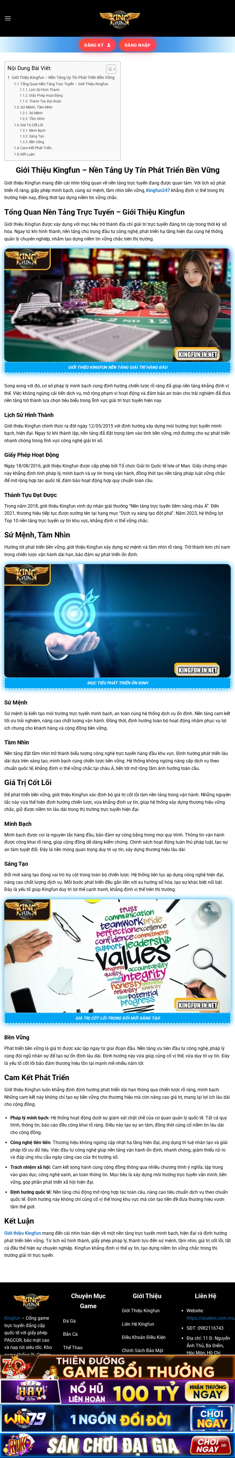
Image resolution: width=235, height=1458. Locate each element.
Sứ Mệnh (35, 113)
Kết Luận (27, 154)
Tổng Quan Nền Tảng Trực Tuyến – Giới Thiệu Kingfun (64, 84)
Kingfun (12, 1318)
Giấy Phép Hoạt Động (45, 96)
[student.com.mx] (117, 18)
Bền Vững (36, 142)
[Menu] (7, 18)
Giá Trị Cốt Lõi (31, 125)
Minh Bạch (37, 131)
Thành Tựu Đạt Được (45, 101)
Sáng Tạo (36, 136)
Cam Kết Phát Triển (36, 148)
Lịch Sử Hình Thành (44, 90)
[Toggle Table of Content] (108, 69)
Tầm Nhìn (36, 119)
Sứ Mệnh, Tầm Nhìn (36, 107)
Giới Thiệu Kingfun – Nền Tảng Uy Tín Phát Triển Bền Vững (63, 77)
